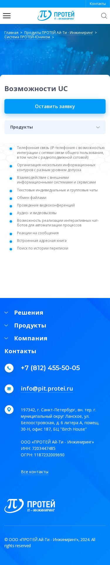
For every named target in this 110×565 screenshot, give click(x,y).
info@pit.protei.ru (47, 388)
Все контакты (34, 471)
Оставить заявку (55, 106)
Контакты (98, 3)
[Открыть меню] (7, 16)
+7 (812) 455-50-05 (50, 368)
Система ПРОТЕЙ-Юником (27, 37)
